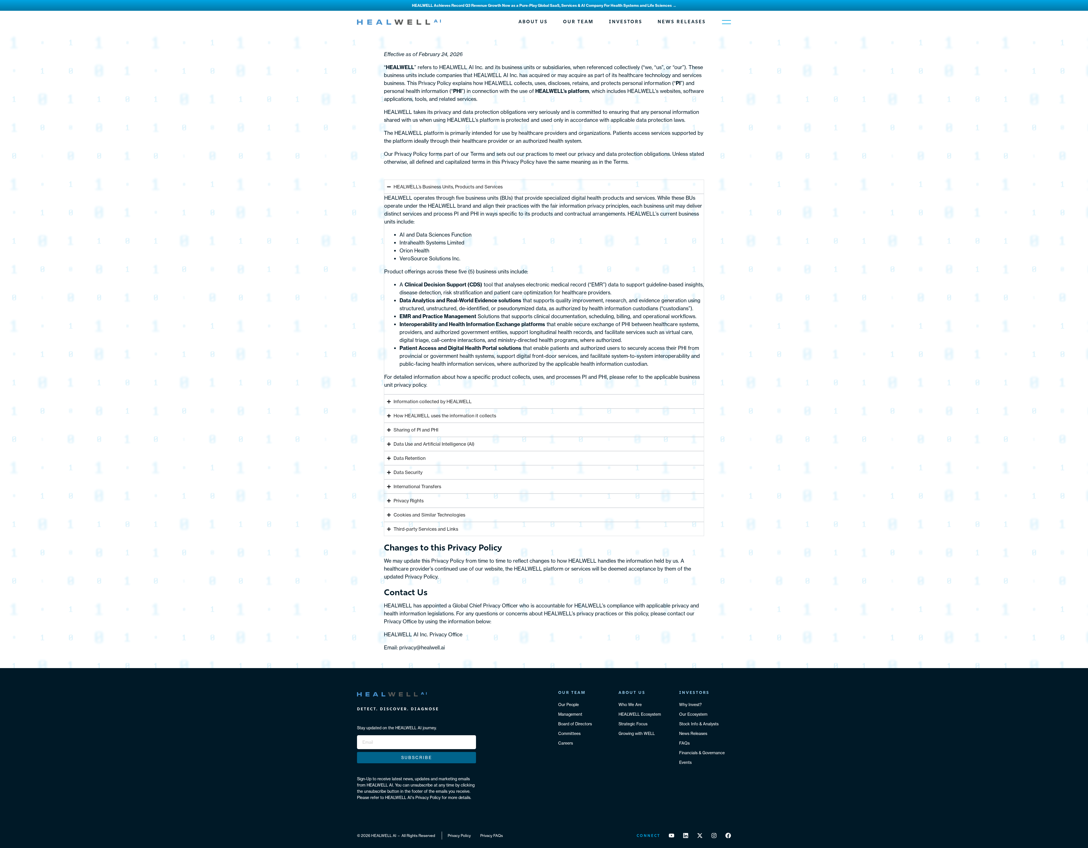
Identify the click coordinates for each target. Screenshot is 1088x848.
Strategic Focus (633, 723)
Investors (625, 22)
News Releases (682, 22)
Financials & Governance (702, 752)
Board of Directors (575, 723)
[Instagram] (714, 835)
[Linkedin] (685, 835)
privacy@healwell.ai (422, 647)
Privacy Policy (459, 835)
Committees (569, 733)
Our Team (578, 22)
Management (570, 714)
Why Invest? (690, 704)
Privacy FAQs (491, 835)
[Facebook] (728, 835)
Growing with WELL (637, 733)
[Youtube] (671, 835)
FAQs (684, 743)
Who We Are (630, 704)
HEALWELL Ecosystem (640, 714)
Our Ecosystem (693, 714)
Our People (568, 704)
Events (685, 762)
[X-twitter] (700, 835)
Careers (565, 743)
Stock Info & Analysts (699, 723)
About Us (533, 22)
